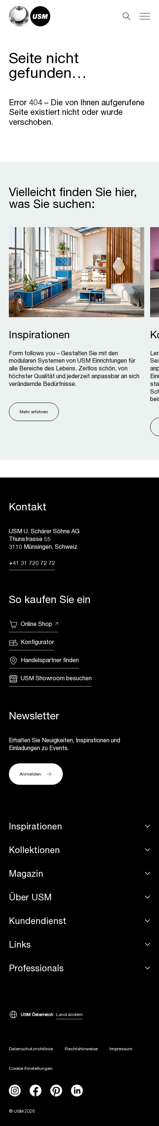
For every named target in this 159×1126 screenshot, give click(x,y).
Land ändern (69, 1014)
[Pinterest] (56, 1090)
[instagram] (15, 1090)
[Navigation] (145, 16)
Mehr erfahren (34, 411)
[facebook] (35, 1090)
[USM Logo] (29, 16)
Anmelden (30, 774)
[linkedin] (77, 1090)
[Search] (126, 16)
